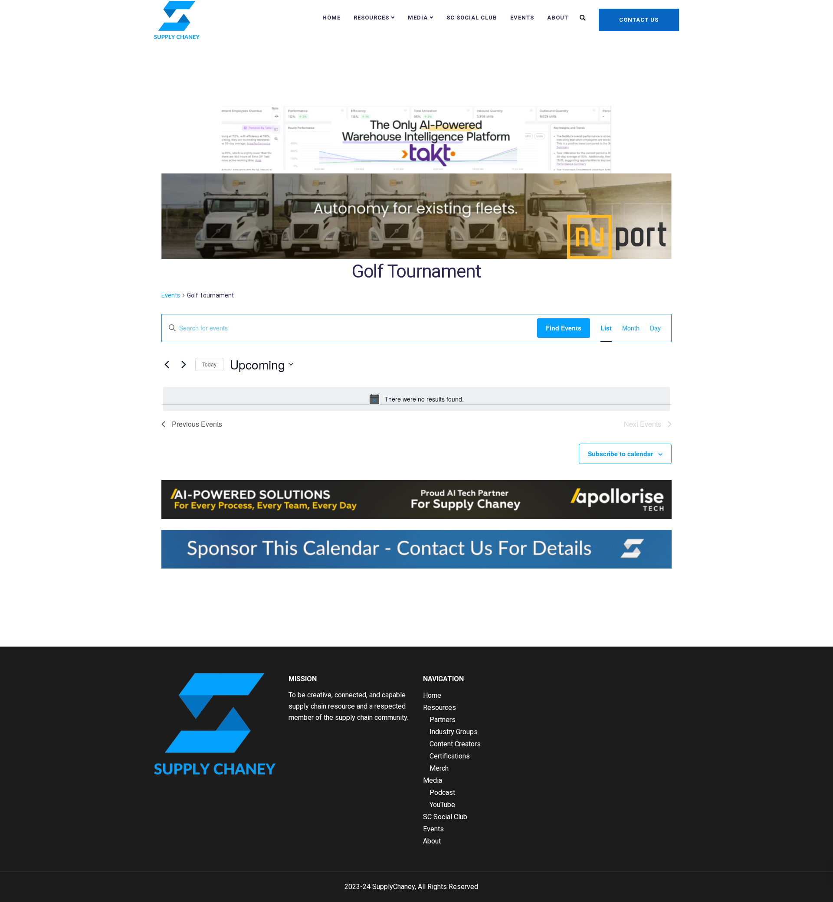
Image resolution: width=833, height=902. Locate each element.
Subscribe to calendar (620, 453)
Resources (371, 17)
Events (522, 17)
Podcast (442, 792)
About (557, 17)
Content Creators (455, 744)
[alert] (416, 399)
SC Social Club (471, 17)
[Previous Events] (166, 364)
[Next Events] (183, 364)
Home (331, 17)
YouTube (442, 805)
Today (209, 364)
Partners (443, 720)
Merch (439, 768)
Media (418, 17)
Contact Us (639, 19)
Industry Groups (454, 732)
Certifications (450, 756)
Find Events (563, 328)
